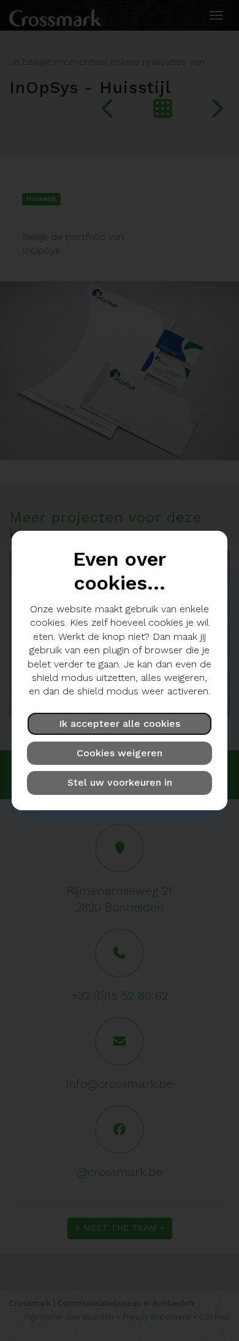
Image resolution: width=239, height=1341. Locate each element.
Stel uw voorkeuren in (119, 782)
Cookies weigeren (119, 753)
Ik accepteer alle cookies (119, 723)
